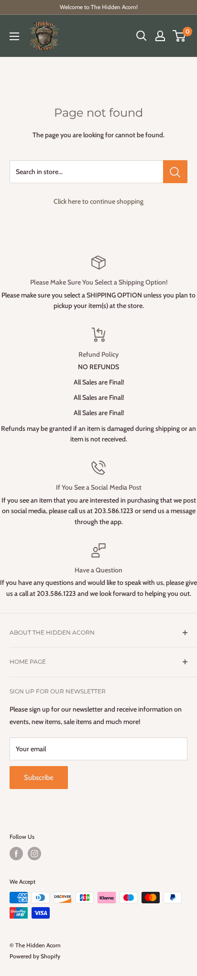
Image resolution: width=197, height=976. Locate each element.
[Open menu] (14, 36)
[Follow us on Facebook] (16, 853)
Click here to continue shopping (98, 201)
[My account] (160, 36)
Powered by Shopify (35, 956)
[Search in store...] (175, 171)
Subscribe (39, 777)
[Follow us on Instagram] (34, 853)
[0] (180, 36)
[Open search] (141, 36)
